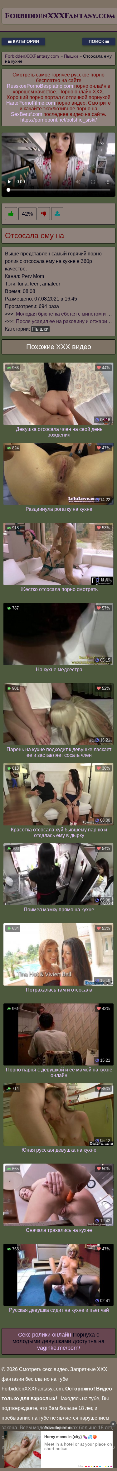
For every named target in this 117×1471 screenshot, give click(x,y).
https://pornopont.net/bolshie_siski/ (58, 120)
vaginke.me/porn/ (58, 1348)
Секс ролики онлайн (44, 1335)
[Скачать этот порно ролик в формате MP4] (57, 214)
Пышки (40, 329)
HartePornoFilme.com (30, 103)
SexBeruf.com (26, 114)
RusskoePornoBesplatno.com (40, 86)
